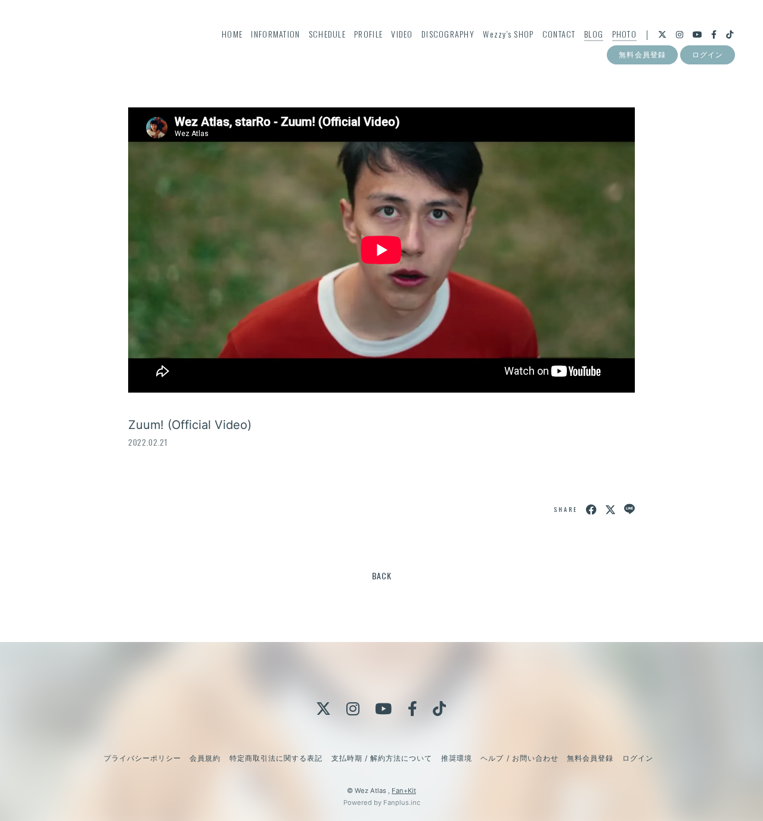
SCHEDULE (327, 33)
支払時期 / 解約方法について (382, 758)
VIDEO (401, 33)
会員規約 (205, 758)
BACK (382, 575)
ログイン (707, 54)
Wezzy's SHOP (508, 33)
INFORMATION (275, 33)
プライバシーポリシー (142, 758)
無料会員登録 (642, 54)
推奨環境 (456, 758)
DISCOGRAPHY (447, 33)
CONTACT (559, 33)
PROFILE (368, 33)
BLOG (593, 33)
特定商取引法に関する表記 (275, 758)
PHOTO (624, 33)
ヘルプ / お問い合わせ (519, 758)
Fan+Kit (404, 790)
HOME (232, 33)
